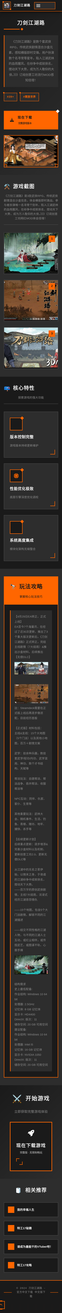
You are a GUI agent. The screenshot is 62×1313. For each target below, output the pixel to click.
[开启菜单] (44, 5)
